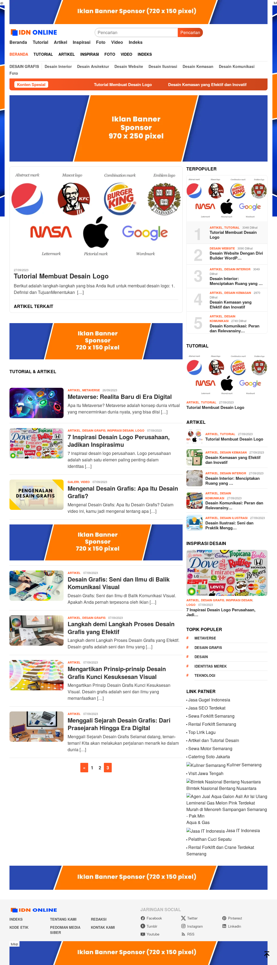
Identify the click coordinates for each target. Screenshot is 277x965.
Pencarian (190, 32)
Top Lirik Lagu (202, 732)
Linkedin (234, 926)
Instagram (195, 926)
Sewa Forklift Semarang (211, 716)
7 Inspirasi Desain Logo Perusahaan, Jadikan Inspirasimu (119, 440)
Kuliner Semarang (244, 765)
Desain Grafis (93, 430)
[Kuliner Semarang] (206, 765)
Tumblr (152, 926)
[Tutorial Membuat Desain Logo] (96, 214)
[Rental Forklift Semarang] (186, 724)
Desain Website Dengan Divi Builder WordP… (236, 255)
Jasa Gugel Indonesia (209, 700)
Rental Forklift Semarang (212, 724)
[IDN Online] (34, 32)
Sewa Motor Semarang (210, 748)
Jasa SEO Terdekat (206, 708)
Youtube (153, 934)
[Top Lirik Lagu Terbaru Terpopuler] (186, 732)
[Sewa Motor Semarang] (186, 748)
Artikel (74, 390)
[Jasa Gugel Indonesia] (186, 700)
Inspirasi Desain (120, 430)
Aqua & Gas (198, 822)
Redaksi (99, 919)
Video (85, 482)
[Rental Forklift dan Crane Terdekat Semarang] (186, 847)
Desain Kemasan (237, 293)
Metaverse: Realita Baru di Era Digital (120, 396)
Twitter (192, 918)
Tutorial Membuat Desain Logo (101, 84)
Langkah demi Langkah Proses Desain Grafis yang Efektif (121, 627)
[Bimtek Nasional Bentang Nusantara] (223, 781)
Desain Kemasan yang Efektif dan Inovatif (185, 84)
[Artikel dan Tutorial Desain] (186, 740)
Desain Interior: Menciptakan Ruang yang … (236, 281)
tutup (14, 943)
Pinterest (235, 918)
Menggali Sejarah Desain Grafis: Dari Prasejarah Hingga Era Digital (119, 724)
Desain (201, 656)
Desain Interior (237, 269)
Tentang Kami (63, 919)
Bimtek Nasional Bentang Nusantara (221, 788)
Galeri (73, 482)
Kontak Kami (103, 927)
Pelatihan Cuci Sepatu (210, 839)
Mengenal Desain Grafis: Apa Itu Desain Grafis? (123, 492)
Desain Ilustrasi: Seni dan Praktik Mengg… (229, 525)
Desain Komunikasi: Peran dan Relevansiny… (234, 328)
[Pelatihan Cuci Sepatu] (186, 839)
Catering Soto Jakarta (209, 756)
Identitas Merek (210, 666)
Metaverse (91, 390)
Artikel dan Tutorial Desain (213, 740)
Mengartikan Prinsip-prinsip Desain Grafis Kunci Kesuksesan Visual (117, 672)
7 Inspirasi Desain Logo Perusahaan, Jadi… (220, 612)
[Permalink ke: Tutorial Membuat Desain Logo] (227, 198)
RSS (190, 934)
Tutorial (232, 227)
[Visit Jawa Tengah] (186, 773)
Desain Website (222, 248)
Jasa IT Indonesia (243, 830)
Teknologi (204, 675)
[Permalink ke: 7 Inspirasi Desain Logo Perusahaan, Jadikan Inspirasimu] (227, 573)
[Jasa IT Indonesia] (205, 830)
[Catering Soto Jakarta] (186, 756)
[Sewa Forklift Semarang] (186, 716)
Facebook (154, 918)
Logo (139, 430)
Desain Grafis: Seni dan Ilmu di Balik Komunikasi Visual (119, 583)
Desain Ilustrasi (234, 518)
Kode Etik (18, 927)
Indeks (16, 919)
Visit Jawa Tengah (205, 773)
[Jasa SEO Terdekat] (186, 708)
